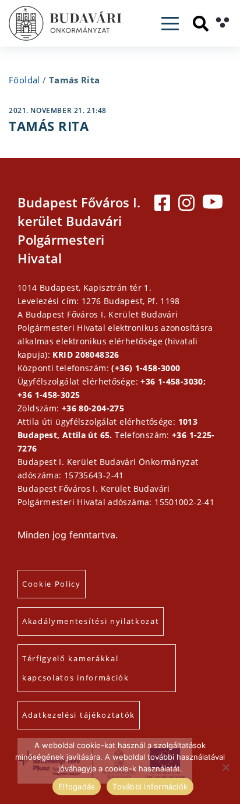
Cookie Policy (51, 584)
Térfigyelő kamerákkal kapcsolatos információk (75, 668)
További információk (150, 786)
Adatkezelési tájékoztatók (78, 715)
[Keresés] (201, 23)
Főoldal (24, 80)
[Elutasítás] (225, 767)
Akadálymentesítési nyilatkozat (90, 621)
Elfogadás (76, 786)
